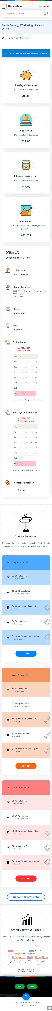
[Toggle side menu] (49, 1008)
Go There (26, 653)
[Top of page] (26, 996)
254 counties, (31, 225)
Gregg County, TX (20, 562)
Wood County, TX (20, 675)
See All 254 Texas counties (26, 897)
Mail (32, 987)
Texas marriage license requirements (29, 53)
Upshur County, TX (20, 787)
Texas (10, 38)
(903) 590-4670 (19, 313)
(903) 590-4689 (19, 330)
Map (39, 6)
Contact (46, 6)
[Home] (3, 38)
